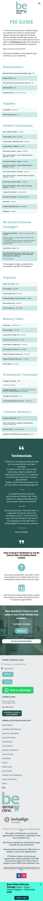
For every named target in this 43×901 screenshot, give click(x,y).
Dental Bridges (7, 742)
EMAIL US (21, 631)
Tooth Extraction (7, 754)
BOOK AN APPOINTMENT (21, 641)
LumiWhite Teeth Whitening (11, 729)
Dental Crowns (7, 767)
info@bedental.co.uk (18, 42)
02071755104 (8, 668)
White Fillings (6, 758)
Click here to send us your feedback (12, 713)
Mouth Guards (7, 771)
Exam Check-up (7, 746)
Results (4, 783)
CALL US (7, 682)
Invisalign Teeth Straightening (12, 775)
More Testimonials (21, 532)
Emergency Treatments (10, 750)
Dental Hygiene (7, 725)
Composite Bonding (9, 737)
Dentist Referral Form (9, 779)
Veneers (5, 762)
